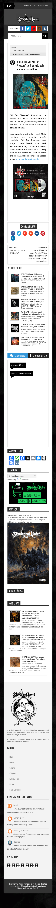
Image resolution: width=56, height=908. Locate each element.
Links (11, 784)
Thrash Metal (18, 50)
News (11, 762)
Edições (12, 773)
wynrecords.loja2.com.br (27, 159)
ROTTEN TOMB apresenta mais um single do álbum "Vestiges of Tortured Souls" (34, 637)
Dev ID (36, 888)
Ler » (31, 812)
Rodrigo (16, 842)
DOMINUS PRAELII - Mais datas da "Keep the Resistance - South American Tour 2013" (33, 614)
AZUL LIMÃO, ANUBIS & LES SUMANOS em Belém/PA (27, 6)
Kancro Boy (18, 818)
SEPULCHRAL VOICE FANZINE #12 (20, 515)
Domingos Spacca (21, 830)
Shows (12, 768)
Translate (25, 479)
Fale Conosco (15, 790)
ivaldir (16, 805)
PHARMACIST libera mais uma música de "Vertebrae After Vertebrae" (33, 659)
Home (11, 757)
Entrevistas (14, 779)
